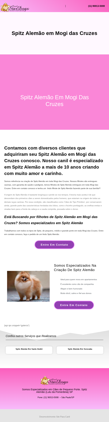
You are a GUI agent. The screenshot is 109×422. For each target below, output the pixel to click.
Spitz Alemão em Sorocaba (80, 349)
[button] (61, 6)
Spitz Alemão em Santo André (29, 349)
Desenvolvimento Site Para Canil (54, 416)
